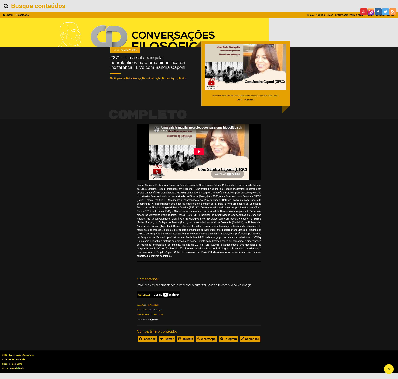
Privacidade (22, 15)
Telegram (230, 339)
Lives (330, 15)
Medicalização (153, 78)
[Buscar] (6, 6)
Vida (184, 78)
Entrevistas (341, 15)
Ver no (158, 294)
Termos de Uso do (143, 319)
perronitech (16, 368)
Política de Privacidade (13, 359)
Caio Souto (17, 364)
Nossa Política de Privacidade (148, 305)
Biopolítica (119, 78)
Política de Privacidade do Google (149, 310)
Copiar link (251, 339)
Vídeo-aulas (357, 15)
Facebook (149, 339)
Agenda (320, 15)
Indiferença (135, 78)
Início (310, 15)
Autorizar (144, 294)
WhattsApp (208, 339)
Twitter (168, 339)
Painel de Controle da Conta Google (150, 314)
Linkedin (187, 339)
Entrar (9, 15)
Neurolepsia (171, 78)
